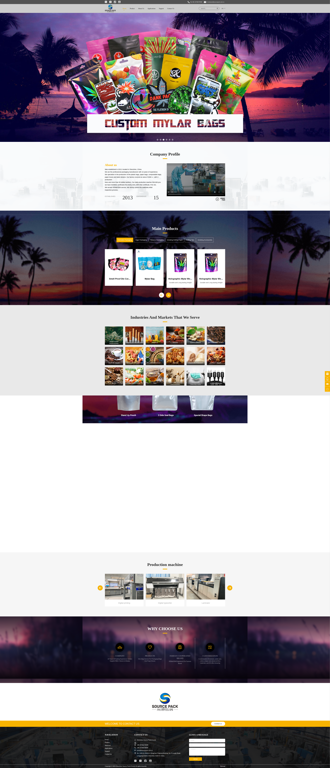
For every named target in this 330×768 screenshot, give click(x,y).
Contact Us (170, 8)
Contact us (218, 724)
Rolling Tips (190, 240)
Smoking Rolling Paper (175, 240)
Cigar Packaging (141, 240)
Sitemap (222, 766)
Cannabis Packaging (125, 240)
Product (132, 8)
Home (124, 8)
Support (161, 8)
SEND (195, 759)
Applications (151, 8)
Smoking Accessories (205, 240)
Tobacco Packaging (157, 240)
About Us (141, 8)
